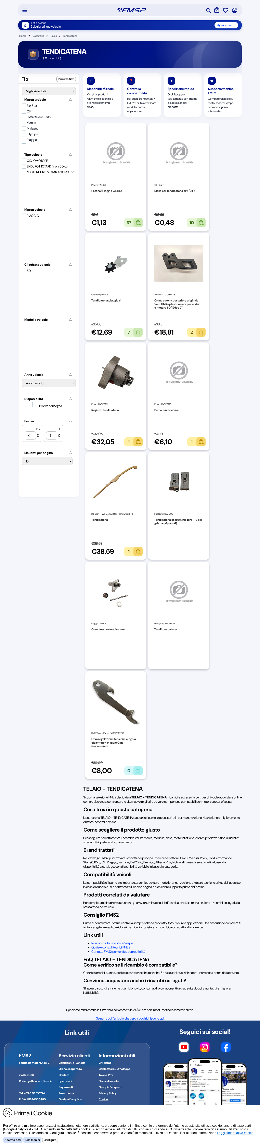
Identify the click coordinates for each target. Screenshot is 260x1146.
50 (29, 271)
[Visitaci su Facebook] (226, 1049)
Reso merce (66, 1093)
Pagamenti (66, 1087)
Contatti (64, 1075)
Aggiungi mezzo (226, 25)
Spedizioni (65, 1081)
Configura (50, 1140)
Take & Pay (106, 1075)
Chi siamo (105, 1063)
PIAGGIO (33, 216)
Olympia (32, 134)
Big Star (32, 106)
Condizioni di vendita (72, 1063)
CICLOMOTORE (37, 161)
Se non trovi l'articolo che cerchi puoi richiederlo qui (130, 1018)
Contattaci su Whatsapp (115, 1069)
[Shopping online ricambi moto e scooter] (131, 10)
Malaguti (32, 128)
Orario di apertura (70, 1069)
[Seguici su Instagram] (205, 1049)
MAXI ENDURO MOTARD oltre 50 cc (50, 172)
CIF (29, 111)
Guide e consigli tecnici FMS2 (110, 947)
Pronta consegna (50, 406)
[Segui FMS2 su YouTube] (184, 1049)
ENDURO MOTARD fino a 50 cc (47, 166)
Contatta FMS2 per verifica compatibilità (118, 951)
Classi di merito (109, 1081)
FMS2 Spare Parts (39, 117)
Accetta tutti (12, 1140)
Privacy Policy (108, 1093)
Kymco (31, 123)
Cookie (103, 1099)
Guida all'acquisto (70, 1099)
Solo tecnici (32, 1140)
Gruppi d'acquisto (110, 1087)
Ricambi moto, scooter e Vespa (112, 943)
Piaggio (32, 140)
